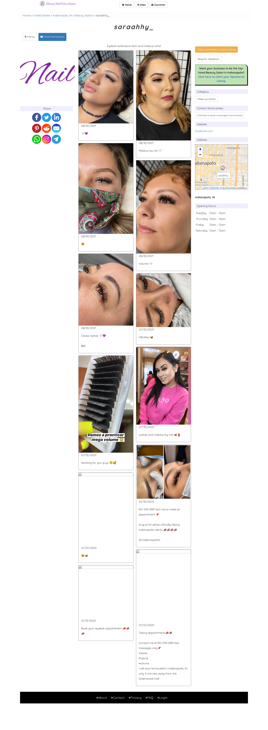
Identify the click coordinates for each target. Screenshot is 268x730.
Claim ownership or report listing (216, 49)
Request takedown (208, 59)
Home (128, 4)
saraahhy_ (223, 175)
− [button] (200, 154)
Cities (142, 4)
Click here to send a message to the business (220, 115)
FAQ (150, 697)
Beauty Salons (84, 15)
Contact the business (53, 36)
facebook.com (204, 131)
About (102, 697)
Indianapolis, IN (62, 15)
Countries (159, 4)
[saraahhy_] (222, 168)
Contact (119, 697)
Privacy (135, 697)
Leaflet (205, 187)
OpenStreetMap (229, 187)
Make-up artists (206, 99)
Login (163, 697)
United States (41, 15)
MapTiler (215, 187)
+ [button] (200, 149)
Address (30, 36)
